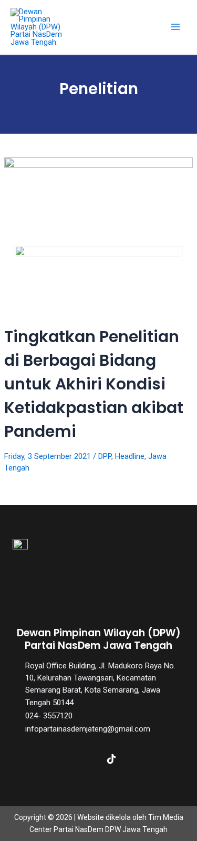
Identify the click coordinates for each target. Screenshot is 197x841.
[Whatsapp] (161, 758)
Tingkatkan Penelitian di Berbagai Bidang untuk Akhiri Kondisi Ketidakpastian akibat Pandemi (93, 384)
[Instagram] (86, 758)
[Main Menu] (175, 27)
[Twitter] (60, 758)
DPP (104, 456)
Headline (129, 456)
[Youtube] (136, 758)
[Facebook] (35, 758)
